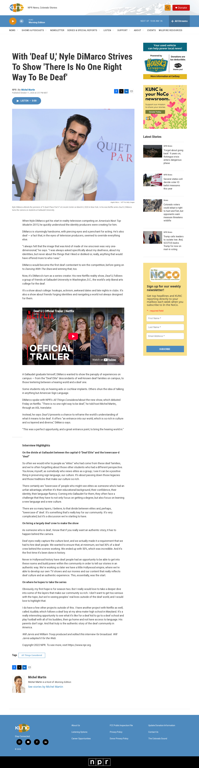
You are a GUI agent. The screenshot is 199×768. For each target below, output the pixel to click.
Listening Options (79, 732)
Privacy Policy (116, 732)
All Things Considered (32, 655)
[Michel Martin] (18, 684)
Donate (182, 7)
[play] (12, 21)
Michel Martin (28, 89)
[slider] (26, 21)
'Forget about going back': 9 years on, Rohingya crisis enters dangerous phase (173, 157)
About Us (76, 725)
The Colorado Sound (157, 739)
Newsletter (57, 30)
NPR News (168, 146)
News (166, 200)
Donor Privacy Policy (119, 739)
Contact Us (153, 732)
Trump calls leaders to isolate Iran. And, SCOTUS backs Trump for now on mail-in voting (174, 243)
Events (151, 30)
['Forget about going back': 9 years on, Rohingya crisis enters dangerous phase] (152, 151)
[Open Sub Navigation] (17, 30)
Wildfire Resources (170, 30)
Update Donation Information (161, 725)
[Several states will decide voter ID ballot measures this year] (152, 180)
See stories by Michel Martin (45, 686)
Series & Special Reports (82, 30)
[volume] (21, 21)
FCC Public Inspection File (121, 725)
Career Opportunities (81, 739)
